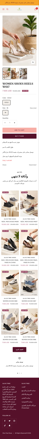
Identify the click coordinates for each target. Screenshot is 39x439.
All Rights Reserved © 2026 (23, 433)
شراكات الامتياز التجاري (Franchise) (29, 407)
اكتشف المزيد (19, 349)
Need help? (33, 165)
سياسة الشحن (26, 398)
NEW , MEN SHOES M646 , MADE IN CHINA (10, 261)
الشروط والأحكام (27, 394)
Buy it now (19, 136)
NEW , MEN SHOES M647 (28, 221)
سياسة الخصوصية (27, 402)
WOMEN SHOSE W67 (29, 301)
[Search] (7, 9)
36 (5, 112)
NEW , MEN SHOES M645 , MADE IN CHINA (29, 261)
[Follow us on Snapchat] (9, 425)
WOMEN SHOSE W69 (10, 301)
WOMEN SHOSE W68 (10, 339)
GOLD (6, 102)
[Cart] (35, 9)
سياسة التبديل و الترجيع (29, 390)
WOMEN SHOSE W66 (29, 339)
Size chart (33, 108)
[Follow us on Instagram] (14, 421)
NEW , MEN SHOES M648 (10, 221)
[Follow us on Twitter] (9, 421)
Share (4, 165)
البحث (23, 387)
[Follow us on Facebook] (4, 421)
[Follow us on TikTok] (4, 425)
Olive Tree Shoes (10, 219)
